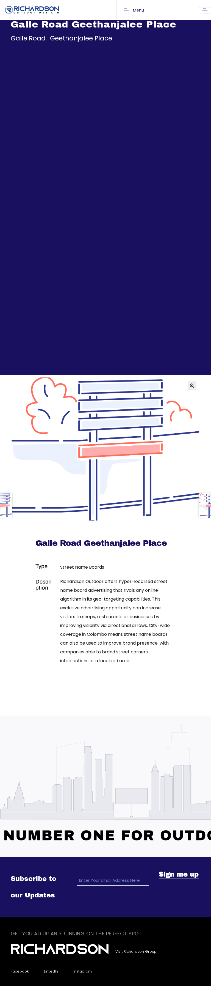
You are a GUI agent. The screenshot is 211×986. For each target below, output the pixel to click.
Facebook (20, 971)
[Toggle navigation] (205, 10)
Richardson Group (140, 951)
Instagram (82, 971)
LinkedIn (51, 971)
